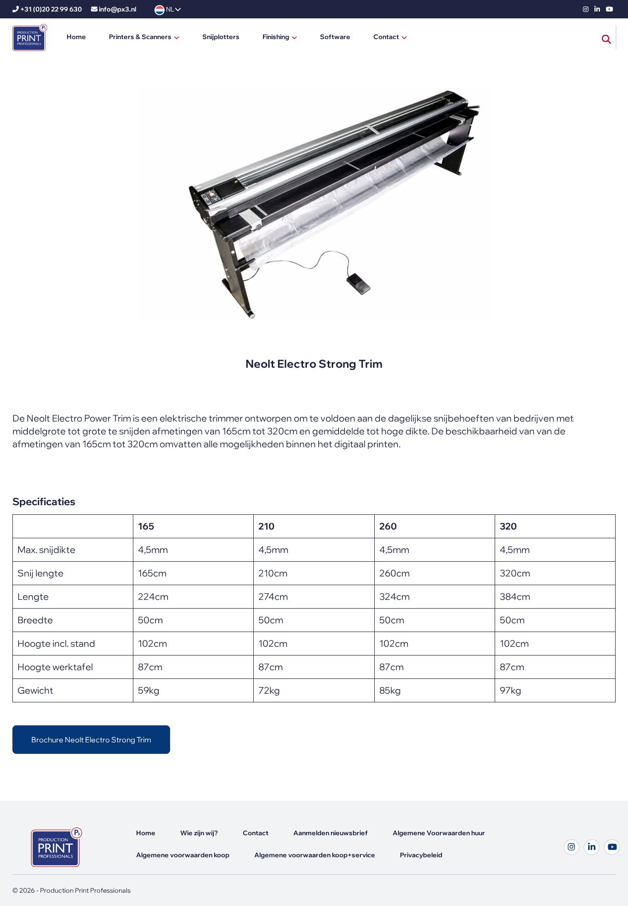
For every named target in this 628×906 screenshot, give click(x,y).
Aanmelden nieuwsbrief (330, 833)
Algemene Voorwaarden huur (439, 833)
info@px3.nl (117, 9)
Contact (386, 37)
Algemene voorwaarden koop (182, 855)
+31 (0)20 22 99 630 (51, 9)
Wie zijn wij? (199, 833)
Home (76, 37)
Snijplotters (221, 37)
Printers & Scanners (140, 37)
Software (335, 37)
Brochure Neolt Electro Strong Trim (91, 739)
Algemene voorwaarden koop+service (314, 855)
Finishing (276, 37)
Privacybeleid (421, 855)
